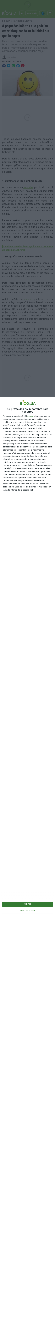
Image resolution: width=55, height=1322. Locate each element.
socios (30, 416)
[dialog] (27, 859)
